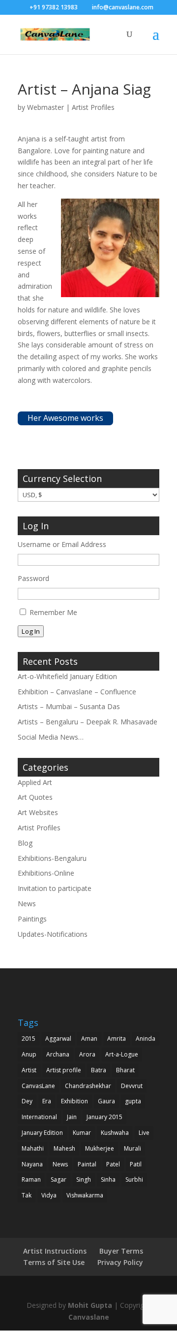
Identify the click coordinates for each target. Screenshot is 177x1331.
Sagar (58, 1179)
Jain (72, 1117)
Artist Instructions (55, 1251)
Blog (25, 843)
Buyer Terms (121, 1251)
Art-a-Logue (121, 1054)
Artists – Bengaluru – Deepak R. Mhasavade (87, 721)
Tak (26, 1195)
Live (144, 1132)
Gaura (106, 1101)
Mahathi (33, 1148)
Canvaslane (88, 1317)
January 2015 (104, 1117)
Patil (136, 1164)
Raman (31, 1179)
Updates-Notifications (53, 934)
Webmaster (45, 107)
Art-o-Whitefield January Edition (67, 676)
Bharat (125, 1070)
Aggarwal (58, 1038)
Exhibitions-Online (46, 873)
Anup (29, 1054)
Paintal (87, 1164)
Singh (83, 1179)
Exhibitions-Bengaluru (52, 858)
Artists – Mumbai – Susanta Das (69, 706)
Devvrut (132, 1086)
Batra (98, 1070)
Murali (132, 1148)
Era (46, 1101)
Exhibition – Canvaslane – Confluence (77, 691)
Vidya (49, 1195)
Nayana (32, 1164)
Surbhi (134, 1179)
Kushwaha (115, 1132)
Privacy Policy (120, 1262)
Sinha (108, 1179)
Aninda (145, 1038)
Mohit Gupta (90, 1305)
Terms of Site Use (54, 1262)
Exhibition (74, 1101)
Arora (87, 1054)
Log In (31, 631)
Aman (89, 1038)
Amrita (116, 1038)
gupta (133, 1101)
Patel (113, 1164)
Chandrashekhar (88, 1086)
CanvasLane (38, 1086)
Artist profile (63, 1070)
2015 (28, 1038)
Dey (27, 1101)
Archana (57, 1054)
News (27, 903)
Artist (29, 1070)
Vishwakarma (84, 1195)
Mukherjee (99, 1148)
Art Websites (38, 812)
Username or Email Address (62, 544)
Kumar (82, 1132)
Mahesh (64, 1148)
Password (33, 578)
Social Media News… (51, 737)
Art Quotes (35, 797)
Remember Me (53, 612)
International (39, 1117)
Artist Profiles (93, 107)
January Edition (42, 1132)
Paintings (32, 918)
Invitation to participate (54, 888)
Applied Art (35, 782)
